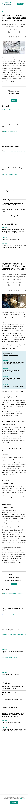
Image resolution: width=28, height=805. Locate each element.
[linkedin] (11, 37)
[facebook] (9, 37)
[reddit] (16, 37)
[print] (25, 37)
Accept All (14, 802)
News (3, 11)
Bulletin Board (5, 260)
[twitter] (14, 37)
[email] (18, 37)
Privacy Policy (22, 798)
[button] (3, 4)
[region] (14, 800)
